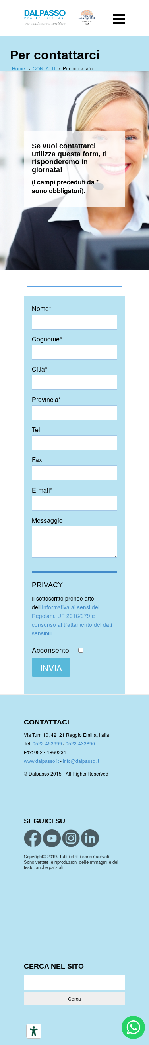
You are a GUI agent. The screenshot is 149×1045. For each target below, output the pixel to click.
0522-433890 (80, 743)
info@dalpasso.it (81, 760)
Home (18, 68)
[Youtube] (52, 838)
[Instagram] (71, 838)
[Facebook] (33, 838)
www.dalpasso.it (41, 760)
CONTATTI (44, 68)
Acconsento (51, 650)
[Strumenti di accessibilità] (33, 1031)
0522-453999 (47, 743)
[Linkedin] (90, 838)
